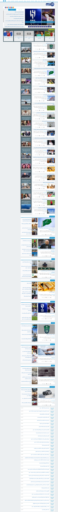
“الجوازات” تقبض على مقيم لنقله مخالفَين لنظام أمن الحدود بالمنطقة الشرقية (39, 478)
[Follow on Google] (7, 7)
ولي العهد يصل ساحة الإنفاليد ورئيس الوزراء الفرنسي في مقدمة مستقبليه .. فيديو (39, 472)
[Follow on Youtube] (10, 7)
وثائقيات (53, 365)
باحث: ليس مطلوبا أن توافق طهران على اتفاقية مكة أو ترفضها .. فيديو (40, 506)
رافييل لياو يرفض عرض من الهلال (50, 313)
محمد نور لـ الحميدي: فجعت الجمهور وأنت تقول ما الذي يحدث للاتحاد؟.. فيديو (39, 411)
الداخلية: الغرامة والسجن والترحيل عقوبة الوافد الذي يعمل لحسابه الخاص (40, 481)
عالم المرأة (52, 344)
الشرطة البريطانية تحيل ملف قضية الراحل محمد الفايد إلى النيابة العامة (43, 51)
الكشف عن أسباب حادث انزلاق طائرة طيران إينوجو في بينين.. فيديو (40, 494)
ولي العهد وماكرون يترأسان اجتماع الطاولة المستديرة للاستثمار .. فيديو (40, 439)
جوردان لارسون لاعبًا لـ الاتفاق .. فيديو (44, 408)
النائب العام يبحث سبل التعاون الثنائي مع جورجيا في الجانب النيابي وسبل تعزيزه (39, 475)
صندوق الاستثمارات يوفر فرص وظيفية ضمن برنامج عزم (46, 207)
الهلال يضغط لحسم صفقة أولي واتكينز (44, 414)
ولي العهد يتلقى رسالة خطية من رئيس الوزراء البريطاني (42, 451)
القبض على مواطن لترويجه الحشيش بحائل (48, 121)
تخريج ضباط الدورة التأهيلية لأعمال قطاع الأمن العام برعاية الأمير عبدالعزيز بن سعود (38, 469)
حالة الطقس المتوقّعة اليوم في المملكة (48, 182)
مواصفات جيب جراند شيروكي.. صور (26, 398)
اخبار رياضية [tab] (20, 9)
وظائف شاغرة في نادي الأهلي (50, 43)
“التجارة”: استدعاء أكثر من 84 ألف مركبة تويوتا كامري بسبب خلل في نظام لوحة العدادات (26, 294)
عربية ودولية (52, 237)
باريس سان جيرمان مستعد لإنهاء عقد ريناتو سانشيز (17, 16)
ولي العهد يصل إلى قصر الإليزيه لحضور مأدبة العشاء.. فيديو (41, 442)
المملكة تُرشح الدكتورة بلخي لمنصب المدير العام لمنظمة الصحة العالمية (43, 157)
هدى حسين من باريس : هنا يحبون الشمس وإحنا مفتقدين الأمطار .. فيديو (26, 150)
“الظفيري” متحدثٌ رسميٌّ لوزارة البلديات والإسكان (42, 491)
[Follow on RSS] (13, 7)
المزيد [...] (22, 211)
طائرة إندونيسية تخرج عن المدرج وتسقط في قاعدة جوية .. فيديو (41, 429)
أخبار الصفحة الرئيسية (52, 408)
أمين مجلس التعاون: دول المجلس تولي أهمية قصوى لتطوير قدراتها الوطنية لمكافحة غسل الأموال (37, 500)
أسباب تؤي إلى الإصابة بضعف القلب (26, 360)
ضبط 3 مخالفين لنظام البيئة (45, 509)
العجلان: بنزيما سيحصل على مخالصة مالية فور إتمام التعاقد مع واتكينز (14, 26)
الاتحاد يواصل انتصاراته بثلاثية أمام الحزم (44, 426)
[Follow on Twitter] (8, 7)
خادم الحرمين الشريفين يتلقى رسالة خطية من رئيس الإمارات (41, 448)
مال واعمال (52, 280)
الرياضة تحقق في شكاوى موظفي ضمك (19, 18)
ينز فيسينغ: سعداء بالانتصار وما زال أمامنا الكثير (43, 420)
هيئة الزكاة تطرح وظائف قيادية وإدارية (44, 463)
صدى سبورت (51, 29)
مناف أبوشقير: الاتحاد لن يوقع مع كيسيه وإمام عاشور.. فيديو (16, 24)
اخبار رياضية (52, 301)
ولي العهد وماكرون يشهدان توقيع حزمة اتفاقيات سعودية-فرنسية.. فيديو (40, 454)
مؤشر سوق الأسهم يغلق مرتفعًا (27, 296)
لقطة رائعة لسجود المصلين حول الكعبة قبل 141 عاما (47, 377)
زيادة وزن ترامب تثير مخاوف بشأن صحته (48, 199)
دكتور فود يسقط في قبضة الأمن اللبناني (26, 171)
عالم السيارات (52, 386)
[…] (34, 46)
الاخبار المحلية (52, 216)
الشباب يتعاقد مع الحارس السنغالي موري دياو (43, 417)
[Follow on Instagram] (11, 7)
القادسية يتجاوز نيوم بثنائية (45, 445)
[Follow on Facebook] (5, 7)
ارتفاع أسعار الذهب (51, 165)
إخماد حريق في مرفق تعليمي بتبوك (27, 270)
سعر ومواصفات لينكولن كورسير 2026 (26, 402)
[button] (53, 26)
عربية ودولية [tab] (12, 9)
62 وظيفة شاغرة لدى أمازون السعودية (26, 334)
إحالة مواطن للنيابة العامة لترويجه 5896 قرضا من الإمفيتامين (45, 112)
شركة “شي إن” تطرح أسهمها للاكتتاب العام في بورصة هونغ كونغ (41, 503)
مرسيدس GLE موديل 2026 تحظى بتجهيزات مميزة (47, 398)
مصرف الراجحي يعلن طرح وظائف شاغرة (48, 60)
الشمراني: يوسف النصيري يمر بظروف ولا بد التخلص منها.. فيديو (15, 14)
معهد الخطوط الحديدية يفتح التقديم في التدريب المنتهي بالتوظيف (40, 497)
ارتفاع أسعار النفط (51, 174)
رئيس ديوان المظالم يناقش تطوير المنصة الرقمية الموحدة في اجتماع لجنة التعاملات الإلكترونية (37, 457)
